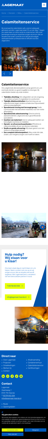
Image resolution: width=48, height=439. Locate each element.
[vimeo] (21, 376)
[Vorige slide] (4, 73)
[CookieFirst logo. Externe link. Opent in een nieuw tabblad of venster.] (2, 412)
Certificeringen (34, 368)
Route (5, 404)
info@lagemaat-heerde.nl (16, 297)
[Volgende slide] (10, 73)
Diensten (11, 13)
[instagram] (7, 376)
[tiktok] (16, 376)
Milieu (20, 13)
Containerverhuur (35, 362)
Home (4, 13)
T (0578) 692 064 (13, 286)
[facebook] (12, 376)
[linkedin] (3, 376)
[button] (4, 157)
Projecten (7, 362)
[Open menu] (44, 5)
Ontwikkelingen (9, 365)
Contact (6, 371)
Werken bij (7, 368)
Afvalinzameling (34, 360)
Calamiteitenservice (35, 365)
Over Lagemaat (9, 360)
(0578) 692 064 (9, 395)
